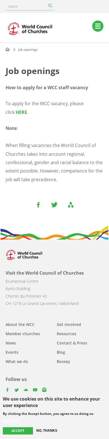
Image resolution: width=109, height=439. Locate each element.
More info (11, 421)
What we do (17, 361)
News (11, 343)
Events (12, 352)
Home (8, 49)
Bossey (63, 361)
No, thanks (46, 431)
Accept (17, 430)
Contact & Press (72, 343)
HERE (21, 112)
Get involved (69, 324)
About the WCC (20, 324)
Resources (66, 333)
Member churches (23, 333)
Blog (61, 352)
